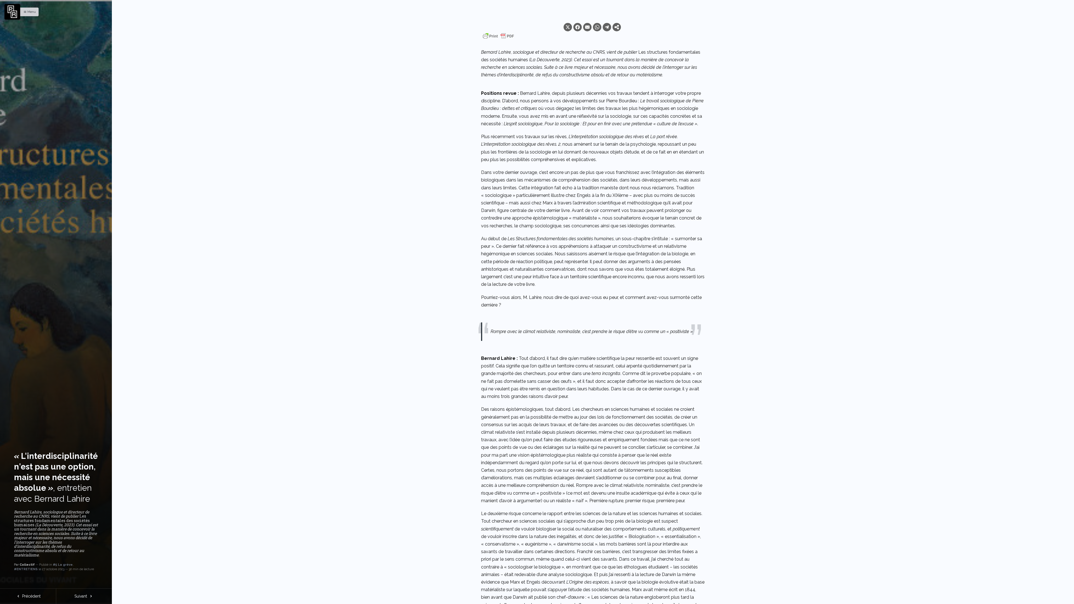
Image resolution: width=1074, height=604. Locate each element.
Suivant (81, 596)
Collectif (27, 565)
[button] (28, 12)
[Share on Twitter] (568, 27)
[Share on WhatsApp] (597, 27)
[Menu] (12, 12)
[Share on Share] (617, 27)
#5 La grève (63, 565)
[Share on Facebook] (577, 27)
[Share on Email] (587, 27)
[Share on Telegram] (607, 27)
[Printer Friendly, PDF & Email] (498, 36)
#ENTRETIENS (26, 569)
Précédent (31, 596)
